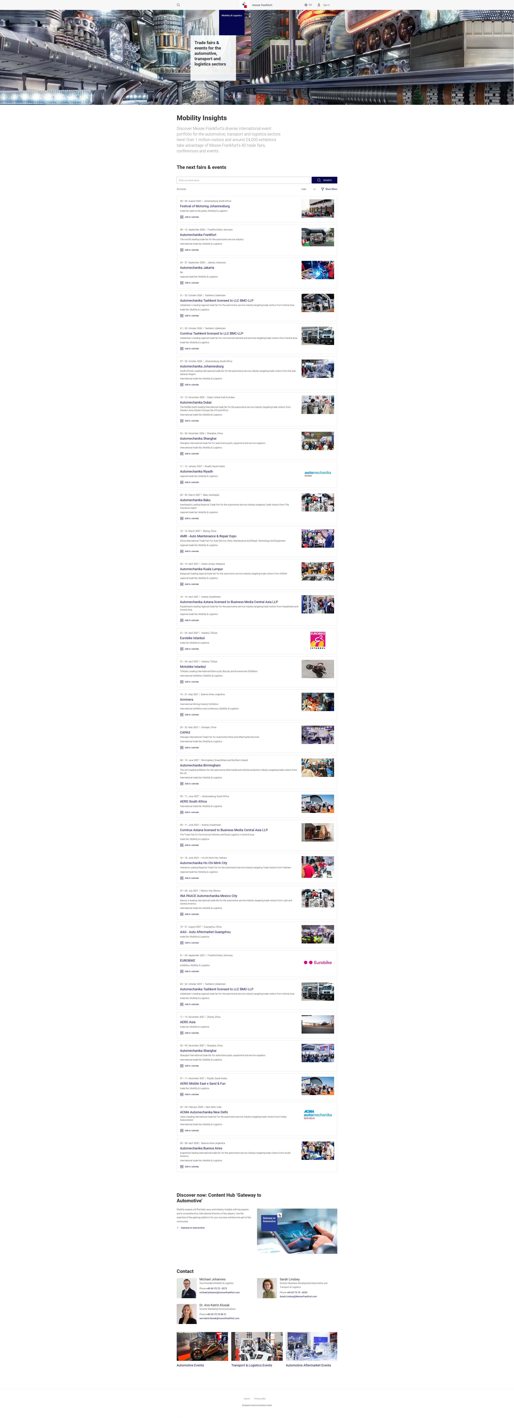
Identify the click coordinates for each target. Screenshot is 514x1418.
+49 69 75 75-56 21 (216, 1314)
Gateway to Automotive (192, 1228)
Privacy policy (260, 1399)
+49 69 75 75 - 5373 (216, 1288)
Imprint (247, 1399)
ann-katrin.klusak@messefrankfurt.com (219, 1318)
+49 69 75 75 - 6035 (297, 1292)
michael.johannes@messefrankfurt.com (219, 1292)
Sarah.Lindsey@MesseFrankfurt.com (298, 1296)
